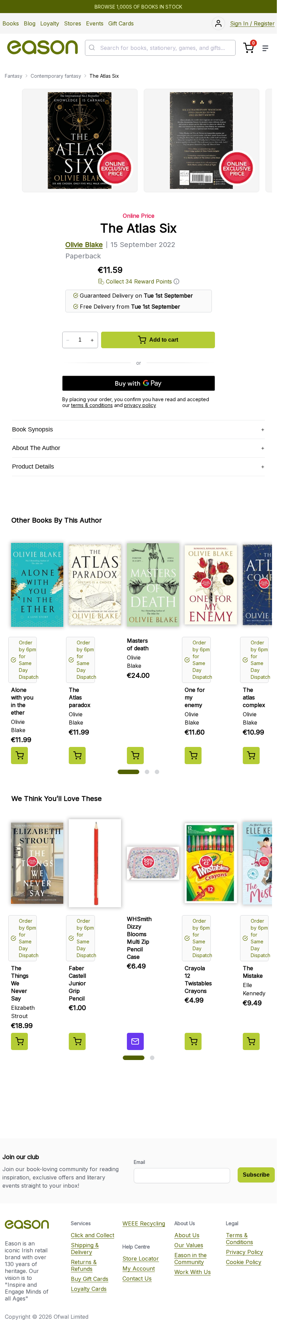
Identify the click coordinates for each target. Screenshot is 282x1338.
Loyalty (49, 23)
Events (95, 23)
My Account (138, 1268)
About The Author (36, 448)
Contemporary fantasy (56, 76)
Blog (29, 23)
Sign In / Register (252, 23)
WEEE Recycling (143, 1223)
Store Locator (140, 1258)
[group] (147, 140)
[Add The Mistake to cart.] (251, 1041)
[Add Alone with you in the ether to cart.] (19, 755)
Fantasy (13, 76)
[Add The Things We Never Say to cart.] (19, 1041)
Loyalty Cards (89, 1288)
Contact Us (137, 1278)
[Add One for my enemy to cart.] (193, 755)
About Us (186, 1235)
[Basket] (248, 48)
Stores (72, 23)
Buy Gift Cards (89, 1278)
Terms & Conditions (239, 1238)
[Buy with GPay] (138, 383)
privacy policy (140, 405)
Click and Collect (92, 1235)
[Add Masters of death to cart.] (135, 755)
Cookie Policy (243, 1262)
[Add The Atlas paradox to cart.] (77, 755)
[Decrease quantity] (68, 340)
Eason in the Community (190, 1258)
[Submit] (92, 47)
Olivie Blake (84, 244)
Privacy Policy (244, 1252)
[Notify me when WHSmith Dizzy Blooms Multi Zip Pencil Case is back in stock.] (135, 1041)
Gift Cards (121, 23)
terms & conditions (92, 405)
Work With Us (192, 1272)
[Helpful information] (176, 281)
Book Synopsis (32, 429)
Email (139, 1162)
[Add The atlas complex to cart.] (251, 755)
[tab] (128, 772)
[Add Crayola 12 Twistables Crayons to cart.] (193, 1041)
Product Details (33, 466)
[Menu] (265, 48)
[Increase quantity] (92, 340)
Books (10, 23)
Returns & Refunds (84, 1265)
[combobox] (160, 48)
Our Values (188, 1245)
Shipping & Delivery (85, 1248)
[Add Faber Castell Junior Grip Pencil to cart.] (77, 1041)
